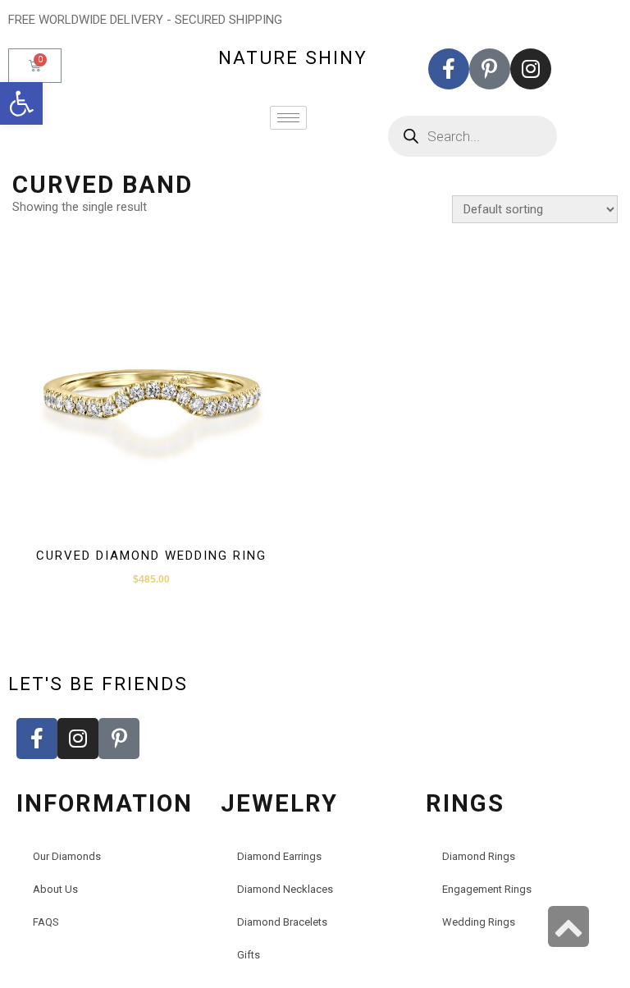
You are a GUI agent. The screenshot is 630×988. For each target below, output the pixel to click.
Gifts (248, 955)
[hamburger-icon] (288, 118)
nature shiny (293, 57)
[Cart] (35, 65)
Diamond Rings (478, 856)
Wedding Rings (478, 922)
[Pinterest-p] (489, 68)
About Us (55, 889)
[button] (21, 103)
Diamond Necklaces (285, 889)
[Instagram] (530, 68)
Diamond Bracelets (282, 922)
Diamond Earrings (279, 856)
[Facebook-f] (448, 68)
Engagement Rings (487, 889)
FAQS (46, 922)
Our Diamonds (67, 856)
